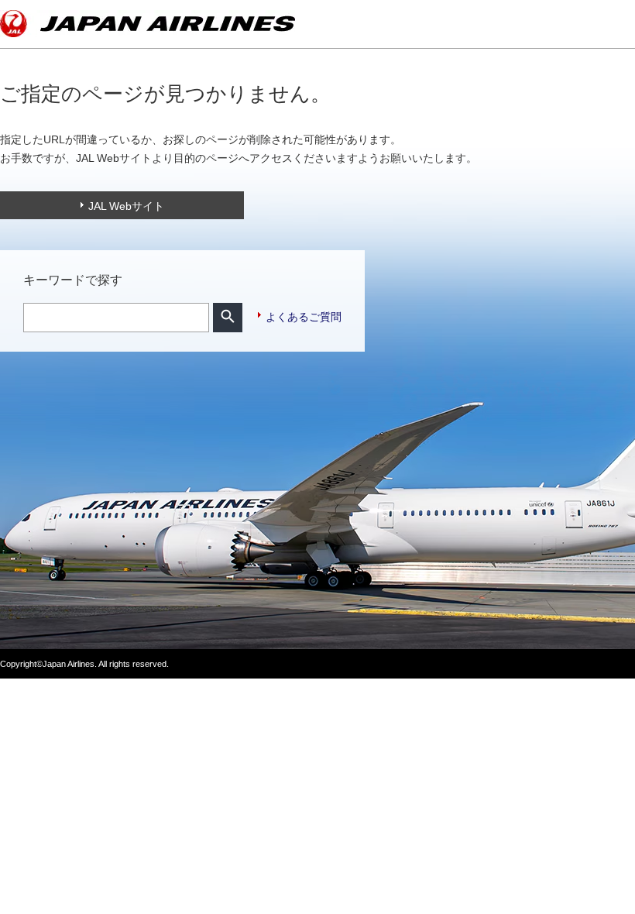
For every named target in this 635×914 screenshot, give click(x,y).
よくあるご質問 (304, 317)
